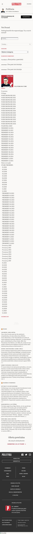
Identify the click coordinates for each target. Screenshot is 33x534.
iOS (12, 506)
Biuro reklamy (15, 486)
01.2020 (4, 289)
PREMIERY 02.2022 (8, 198)
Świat (7, 476)
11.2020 (4, 311)
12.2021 (4, 287)
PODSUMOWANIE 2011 (8, 95)
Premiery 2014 (6, 254)
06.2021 (4, 274)
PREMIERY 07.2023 (8, 222)
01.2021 (4, 263)
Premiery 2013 (6, 252)
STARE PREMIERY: (7, 165)
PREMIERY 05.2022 (8, 211)
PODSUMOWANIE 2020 (8, 115)
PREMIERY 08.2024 (7, 152)
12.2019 (4, 191)
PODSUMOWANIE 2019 (8, 113)
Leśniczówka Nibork (7, 524)
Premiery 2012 (6, 250)
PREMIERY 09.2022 (8, 228)
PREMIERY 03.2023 (8, 204)
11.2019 (4, 189)
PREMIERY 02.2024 (7, 132)
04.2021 (4, 269)
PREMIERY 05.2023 (8, 213)
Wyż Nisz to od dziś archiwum (9, 386)
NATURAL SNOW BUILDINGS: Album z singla (12, 348)
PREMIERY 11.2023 (8, 239)
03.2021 (4, 267)
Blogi (23, 476)
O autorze (4, 91)
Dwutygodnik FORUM (7, 520)
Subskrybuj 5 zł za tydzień (15, 444)
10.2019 (4, 187)
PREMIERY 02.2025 (7, 135)
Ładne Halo (27, 520)
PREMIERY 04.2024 (7, 141)
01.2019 (4, 167)
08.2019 (4, 182)
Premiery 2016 (6, 258)
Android (16, 506)
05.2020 (4, 298)
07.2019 (4, 180)
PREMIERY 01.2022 (8, 193)
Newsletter (16, 458)
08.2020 (4, 304)
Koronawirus (7, 470)
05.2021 (4, 271)
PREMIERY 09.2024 (7, 154)
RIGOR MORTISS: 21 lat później (9, 404)
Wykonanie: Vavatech (22, 522)
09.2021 (4, 280)
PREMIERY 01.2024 (7, 128)
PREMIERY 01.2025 (7, 130)
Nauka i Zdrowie (23, 473)
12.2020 (4, 313)
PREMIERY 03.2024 (7, 137)
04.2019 (4, 174)
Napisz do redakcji (15, 489)
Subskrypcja (16, 461)
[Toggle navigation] (2, 4)
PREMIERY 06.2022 (8, 215)
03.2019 (4, 171)
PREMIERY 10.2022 (8, 232)
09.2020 (4, 306)
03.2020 (4, 293)
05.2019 (4, 176)
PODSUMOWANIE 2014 (8, 102)
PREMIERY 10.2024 (7, 156)
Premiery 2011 (6, 248)
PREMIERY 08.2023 (8, 226)
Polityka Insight (6, 522)
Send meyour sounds (16, 323)
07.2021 (4, 276)
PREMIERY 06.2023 (8, 217)
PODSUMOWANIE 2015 (8, 104)
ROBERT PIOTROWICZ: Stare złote (9, 365)
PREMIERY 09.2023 (8, 230)
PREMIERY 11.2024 (7, 158)
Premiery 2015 (6, 256)
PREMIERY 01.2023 (8, 195)
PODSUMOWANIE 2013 (8, 100)
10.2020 (4, 309)
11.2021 (4, 285)
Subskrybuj (26, 17)
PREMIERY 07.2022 (8, 219)
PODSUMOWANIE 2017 (8, 108)
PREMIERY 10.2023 (8, 235)
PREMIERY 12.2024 (7, 161)
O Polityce (15, 495)
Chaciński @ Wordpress (9, 382)
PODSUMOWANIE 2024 (8, 124)
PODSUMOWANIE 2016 (8, 106)
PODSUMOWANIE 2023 (8, 122)
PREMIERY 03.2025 (7, 139)
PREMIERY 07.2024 (7, 150)
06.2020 (4, 300)
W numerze (8, 468)
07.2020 (4, 302)
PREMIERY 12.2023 (8, 243)
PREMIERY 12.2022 (8, 241)
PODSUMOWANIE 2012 (8, 98)
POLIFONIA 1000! (6, 126)
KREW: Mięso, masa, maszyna (8, 419)
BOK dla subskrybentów (15, 492)
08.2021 (4, 278)
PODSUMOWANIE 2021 (8, 117)
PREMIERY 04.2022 (8, 206)
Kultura (24, 470)
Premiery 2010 (6, 245)
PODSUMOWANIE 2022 (8, 119)
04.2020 (4, 295)
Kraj (8, 473)
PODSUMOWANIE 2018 (8, 111)
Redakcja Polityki (15, 483)
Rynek (23, 468)
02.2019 (4, 169)
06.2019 (4, 178)
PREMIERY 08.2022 (8, 224)
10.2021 (4, 282)
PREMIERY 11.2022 (8, 237)
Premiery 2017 (6, 261)
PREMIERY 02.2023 (8, 200)
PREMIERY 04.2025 (7, 143)
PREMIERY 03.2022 (8, 202)
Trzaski (5, 329)
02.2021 (4, 265)
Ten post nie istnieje (15, 64)
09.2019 (4, 185)
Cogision (22, 520)
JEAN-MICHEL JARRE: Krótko (8, 332)
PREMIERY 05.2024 (7, 145)
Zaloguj (29, 4)
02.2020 (4, 291)
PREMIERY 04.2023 (8, 208)
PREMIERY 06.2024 (7, 148)
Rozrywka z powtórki (15, 59)
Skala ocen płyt (6, 163)
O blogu (3, 93)
